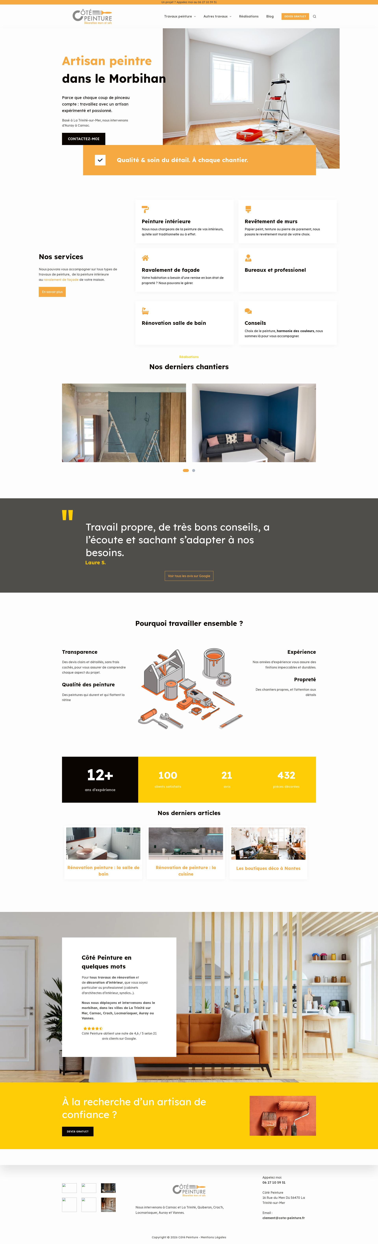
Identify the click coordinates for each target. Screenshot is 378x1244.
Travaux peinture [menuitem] (178, 16)
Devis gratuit (295, 16)
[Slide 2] (193, 470)
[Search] (314, 16)
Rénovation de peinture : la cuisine (186, 871)
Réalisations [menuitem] (248, 16)
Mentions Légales (213, 1237)
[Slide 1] (186, 470)
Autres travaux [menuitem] (216, 16)
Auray (163, 1213)
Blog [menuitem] (270, 16)
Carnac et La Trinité (181, 1207)
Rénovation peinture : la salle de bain (103, 871)
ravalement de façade (61, 280)
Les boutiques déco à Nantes (268, 868)
